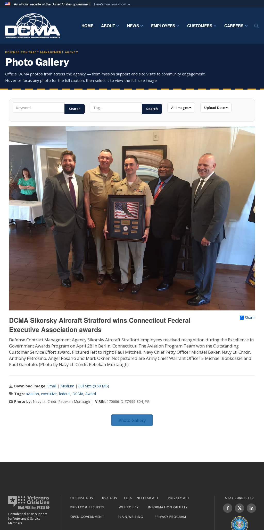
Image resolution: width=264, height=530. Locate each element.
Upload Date (215, 107)
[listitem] (227, 508)
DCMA (77, 393)
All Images (180, 107)
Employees (163, 26)
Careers (233, 26)
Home (87, 26)
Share (249, 318)
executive (49, 393)
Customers (199, 26)
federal (64, 393)
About (108, 26)
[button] (112, 4)
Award (90, 393)
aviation (32, 393)
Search (74, 108)
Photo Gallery (132, 420)
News (133, 26)
